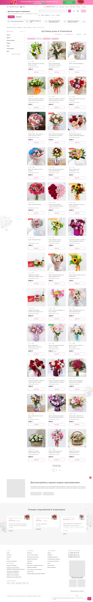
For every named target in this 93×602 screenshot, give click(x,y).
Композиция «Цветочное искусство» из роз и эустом (76, 416)
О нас (57, 6)
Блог (8, 559)
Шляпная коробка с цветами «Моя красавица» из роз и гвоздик (77, 240)
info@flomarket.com (74, 557)
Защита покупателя (32, 559)
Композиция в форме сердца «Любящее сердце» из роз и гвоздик (76, 134)
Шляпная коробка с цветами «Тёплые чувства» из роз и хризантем (57, 99)
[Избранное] (74, 11)
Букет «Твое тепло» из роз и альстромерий (77, 205)
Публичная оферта (12, 565)
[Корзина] (77, 11)
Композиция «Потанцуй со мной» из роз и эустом (35, 134)
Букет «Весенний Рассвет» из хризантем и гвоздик (56, 134)
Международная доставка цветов (36, 573)
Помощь (29, 552)
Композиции (51, 565)
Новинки (53, 15)
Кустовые (39, 38)
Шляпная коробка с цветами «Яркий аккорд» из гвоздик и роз (57, 381)
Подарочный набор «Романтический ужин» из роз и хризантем (35, 311)
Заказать (36, 72)
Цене (85, 34)
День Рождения (52, 567)
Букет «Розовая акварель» (76, 63)
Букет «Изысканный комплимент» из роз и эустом (55, 64)
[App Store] (48, 493)
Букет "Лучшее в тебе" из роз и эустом (76, 346)
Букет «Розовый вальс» (34, 239)
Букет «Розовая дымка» (34, 204)
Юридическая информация (14, 577)
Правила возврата (32, 567)
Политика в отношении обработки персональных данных (16, 568)
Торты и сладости (45, 15)
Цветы (49, 552)
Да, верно (11, 16)
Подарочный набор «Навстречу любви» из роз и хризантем (36, 275)
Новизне (78, 34)
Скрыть (22, 31)
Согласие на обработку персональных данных (13, 572)
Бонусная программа (33, 557)
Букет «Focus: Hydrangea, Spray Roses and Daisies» (76, 381)
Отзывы (78, 6)
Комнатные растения (53, 561)
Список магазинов (12, 561)
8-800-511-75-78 (50, 6)
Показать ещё (56, 465)
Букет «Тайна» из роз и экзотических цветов (55, 240)
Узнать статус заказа (32, 555)
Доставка (62, 6)
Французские (46, 38)
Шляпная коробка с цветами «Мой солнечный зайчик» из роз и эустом (36, 99)
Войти (83, 11)
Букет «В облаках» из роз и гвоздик (35, 170)
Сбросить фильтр (15, 54)
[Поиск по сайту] (69, 11)
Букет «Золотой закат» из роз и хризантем (77, 275)
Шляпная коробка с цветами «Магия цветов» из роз (36, 381)
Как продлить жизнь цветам (34, 569)
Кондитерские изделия (54, 559)
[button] (86, 22)
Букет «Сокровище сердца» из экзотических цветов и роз (56, 416)
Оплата (67, 6)
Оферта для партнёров (13, 574)
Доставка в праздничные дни (35, 565)
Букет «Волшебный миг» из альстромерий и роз (76, 311)
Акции (58, 15)
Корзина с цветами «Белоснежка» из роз (34, 451)
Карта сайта (30, 571)
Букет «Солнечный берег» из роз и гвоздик (57, 311)
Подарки (50, 555)
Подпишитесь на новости (77, 591)
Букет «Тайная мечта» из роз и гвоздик (77, 99)
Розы (49, 563)
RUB (23, 6)
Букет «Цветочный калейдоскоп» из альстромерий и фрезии (76, 170)
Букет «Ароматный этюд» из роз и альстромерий (56, 170)
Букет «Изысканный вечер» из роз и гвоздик (56, 346)
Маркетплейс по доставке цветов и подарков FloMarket (22, 596)
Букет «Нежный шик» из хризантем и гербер (55, 451)
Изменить (18, 16)
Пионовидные (31, 38)
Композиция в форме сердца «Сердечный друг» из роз (57, 205)
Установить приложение (69, 2)
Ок (89, 598)
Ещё (85, 6)
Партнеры (72, 6)
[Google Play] (36, 493)
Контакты (9, 555)
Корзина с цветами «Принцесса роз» (74, 451)
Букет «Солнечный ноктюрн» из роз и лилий (36, 64)
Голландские (55, 38)
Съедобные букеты (53, 557)
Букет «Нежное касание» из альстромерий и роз (56, 275)
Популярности (69, 34)
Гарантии (29, 561)
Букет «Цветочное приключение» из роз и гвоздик (34, 346)
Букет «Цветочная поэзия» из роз (35, 416)
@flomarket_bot (74, 555)
